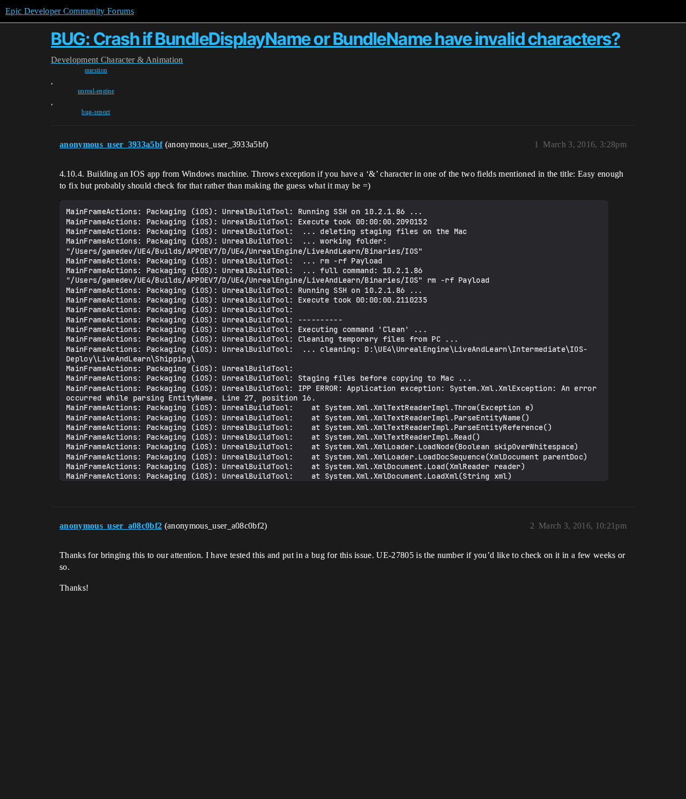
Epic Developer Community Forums (69, 11)
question (96, 70)
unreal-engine (96, 91)
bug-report (95, 112)
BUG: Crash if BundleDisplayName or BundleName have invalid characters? (335, 38)
